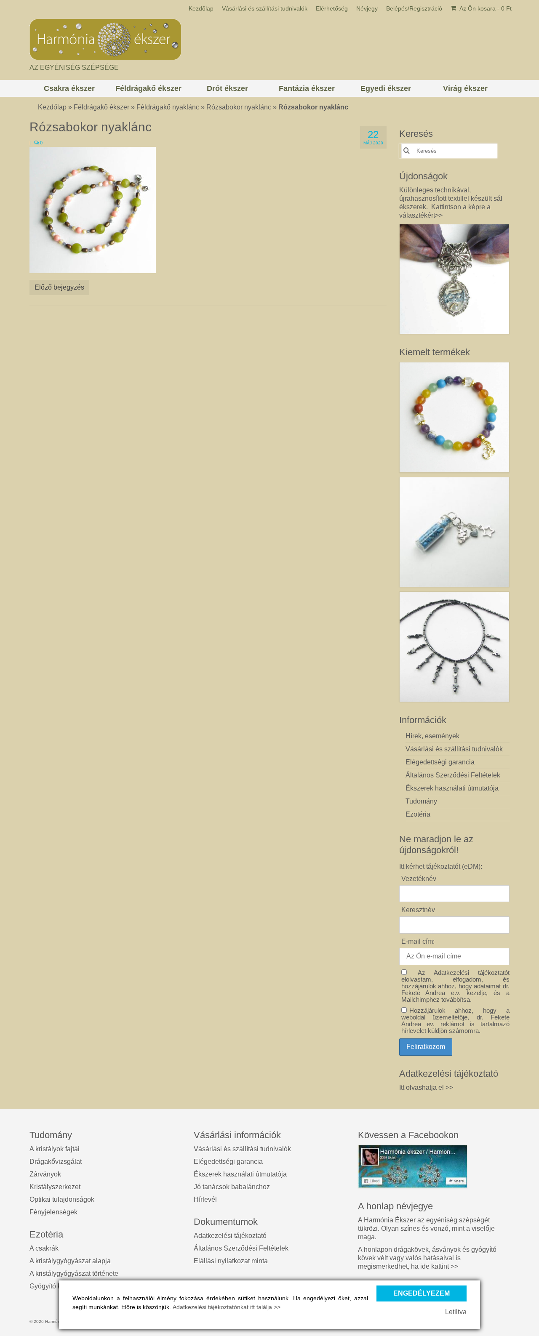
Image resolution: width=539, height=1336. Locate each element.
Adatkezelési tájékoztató (230, 1235)
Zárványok (45, 1174)
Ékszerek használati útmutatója (240, 1174)
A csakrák (44, 1248)
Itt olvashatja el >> (426, 1087)
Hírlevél (205, 1199)
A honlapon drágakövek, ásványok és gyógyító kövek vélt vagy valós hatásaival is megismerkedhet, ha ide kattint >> (427, 1258)
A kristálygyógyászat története (73, 1273)
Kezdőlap (52, 107)
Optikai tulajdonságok (61, 1199)
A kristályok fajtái (54, 1148)
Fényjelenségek (53, 1212)
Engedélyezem (421, 1293)
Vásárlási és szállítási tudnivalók (242, 1148)
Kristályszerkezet (54, 1186)
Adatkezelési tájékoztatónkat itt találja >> (226, 1307)
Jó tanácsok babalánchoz (232, 1186)
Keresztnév (418, 909)
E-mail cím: (418, 941)
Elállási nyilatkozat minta (231, 1260)
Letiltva (456, 1311)
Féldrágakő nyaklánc (167, 107)
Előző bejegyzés (59, 287)
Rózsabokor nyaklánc (238, 107)
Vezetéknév (418, 878)
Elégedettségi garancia (228, 1161)
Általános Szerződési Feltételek (241, 1248)
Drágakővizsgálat (55, 1161)
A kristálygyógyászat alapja (70, 1260)
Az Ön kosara (485, 8)
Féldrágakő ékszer (101, 107)
